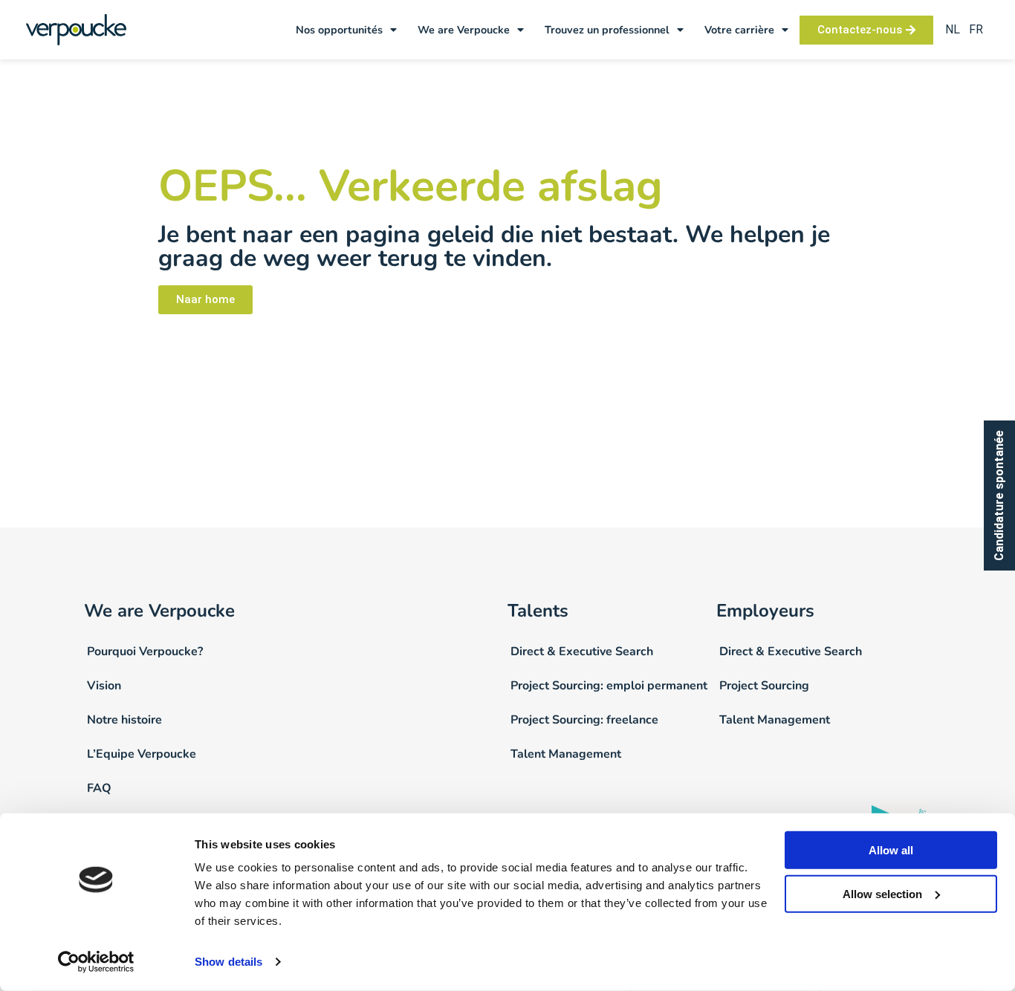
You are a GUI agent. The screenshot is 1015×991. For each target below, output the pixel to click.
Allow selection (882, 894)
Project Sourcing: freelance (584, 720)
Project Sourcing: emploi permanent (608, 686)
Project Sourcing (764, 686)
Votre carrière (739, 29)
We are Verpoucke (464, 29)
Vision (104, 686)
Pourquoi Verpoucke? (145, 651)
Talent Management (565, 754)
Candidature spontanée (999, 495)
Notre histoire (124, 720)
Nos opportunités (339, 29)
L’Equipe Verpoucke (141, 754)
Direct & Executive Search (581, 651)
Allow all (891, 850)
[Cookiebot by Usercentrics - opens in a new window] (96, 962)
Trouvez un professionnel (607, 29)
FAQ (99, 788)
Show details (228, 961)
